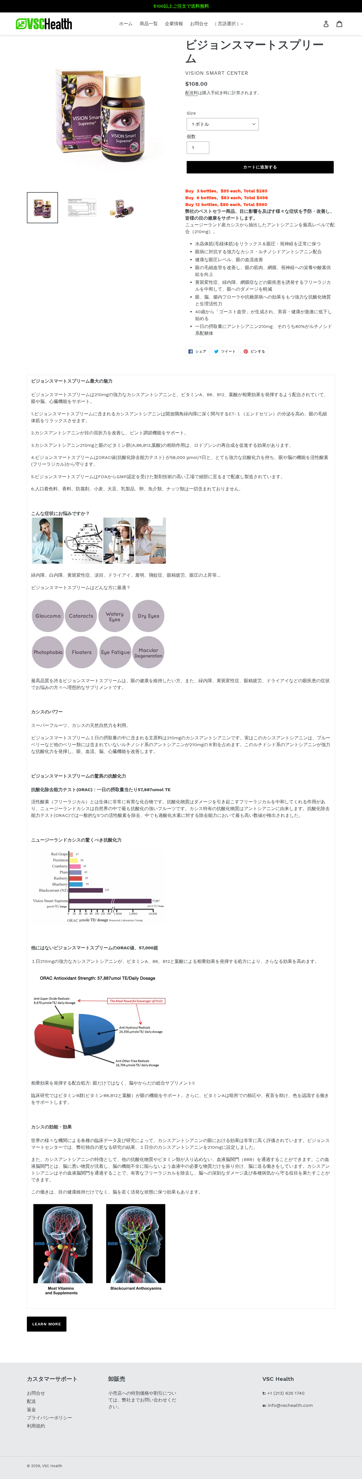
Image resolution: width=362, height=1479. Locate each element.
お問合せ (36, 1393)
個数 (191, 136)
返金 (31, 1409)
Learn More (46, 1324)
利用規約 (36, 1426)
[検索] (318, 23)
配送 (31, 1401)
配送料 (191, 92)
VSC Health (52, 1466)
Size (191, 113)
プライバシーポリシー (49, 1417)
